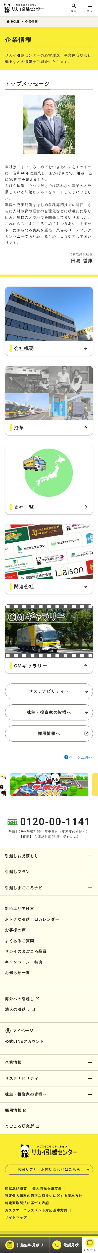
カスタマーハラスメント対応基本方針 (36, 1210)
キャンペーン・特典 (24, 962)
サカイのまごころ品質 (26, 951)
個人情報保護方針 (47, 1188)
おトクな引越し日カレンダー (32, 919)
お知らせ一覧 (17, 972)
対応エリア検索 (19, 908)
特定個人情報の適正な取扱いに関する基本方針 (43, 1195)
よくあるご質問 (19, 940)
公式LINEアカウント (24, 1041)
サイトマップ (16, 1217)
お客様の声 (15, 930)
